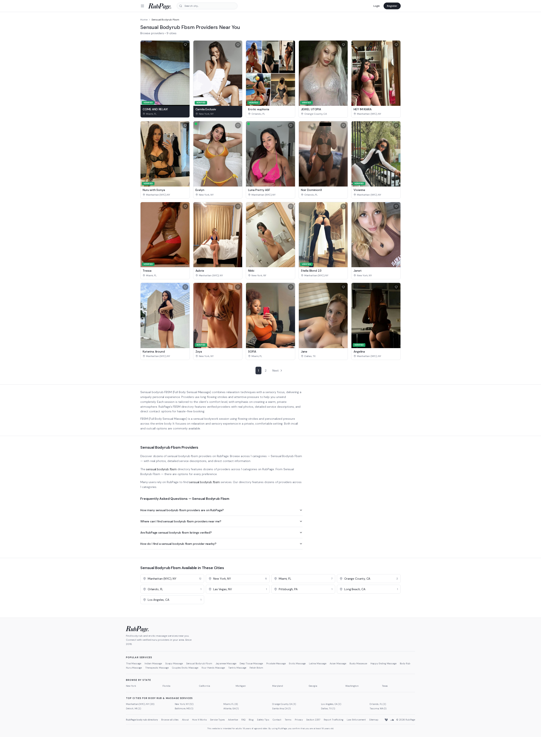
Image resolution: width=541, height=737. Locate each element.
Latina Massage (317, 663)
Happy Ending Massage (383, 663)
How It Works (199, 719)
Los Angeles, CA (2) (331, 704)
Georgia (313, 685)
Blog (251, 719)
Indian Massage (153, 663)
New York (131, 685)
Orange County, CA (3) (284, 704)
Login (376, 6)
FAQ (243, 719)
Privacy (299, 719)
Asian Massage (338, 663)
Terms (288, 719)
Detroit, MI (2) (133, 708)
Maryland (277, 685)
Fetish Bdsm (256, 667)
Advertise (233, 719)
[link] (165, 114)
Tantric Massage (237, 667)
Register (392, 6)
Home (143, 19)
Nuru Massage (134, 667)
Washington (351, 685)
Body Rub (405, 663)
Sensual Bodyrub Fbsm (199, 663)
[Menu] (142, 6)
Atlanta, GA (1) (231, 708)
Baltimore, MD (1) (184, 708)
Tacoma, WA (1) (378, 708)
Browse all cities (170, 719)
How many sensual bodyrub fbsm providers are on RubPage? (182, 510)
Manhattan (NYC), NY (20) (140, 704)
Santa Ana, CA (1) (281, 708)
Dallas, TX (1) (328, 708)
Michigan (241, 685)
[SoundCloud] (392, 720)
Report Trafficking (333, 719)
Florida (166, 685)
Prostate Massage (276, 663)
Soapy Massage (174, 663)
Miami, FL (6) (230, 704)
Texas (385, 685)
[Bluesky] (386, 720)
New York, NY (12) (184, 704)
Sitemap (373, 719)
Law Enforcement (356, 719)
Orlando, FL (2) (378, 704)
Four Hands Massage (213, 667)
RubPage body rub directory (142, 719)
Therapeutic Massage (157, 667)
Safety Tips (263, 719)
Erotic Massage (297, 663)
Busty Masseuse (358, 663)
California (204, 685)
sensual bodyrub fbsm (161, 469)
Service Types (217, 719)
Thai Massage (133, 663)
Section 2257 (313, 719)
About (185, 719)
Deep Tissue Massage (251, 663)
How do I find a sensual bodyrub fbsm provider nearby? (178, 544)
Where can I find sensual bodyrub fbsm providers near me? (180, 521)
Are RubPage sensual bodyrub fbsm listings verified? (176, 532)
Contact (277, 719)
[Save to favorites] (185, 45)
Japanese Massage (226, 663)
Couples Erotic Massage (185, 667)
